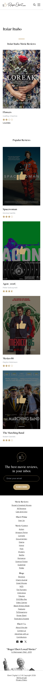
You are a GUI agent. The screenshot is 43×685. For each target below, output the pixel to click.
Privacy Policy (21, 680)
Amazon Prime (21, 532)
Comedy (21, 536)
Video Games (21, 603)
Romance (21, 558)
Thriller (21, 568)
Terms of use (21, 678)
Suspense (21, 565)
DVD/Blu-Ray (21, 599)
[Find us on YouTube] (21, 642)
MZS (21, 586)
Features (21, 609)
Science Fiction (21, 562)
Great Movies (21, 583)
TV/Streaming (21, 612)
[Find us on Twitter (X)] (26, 642)
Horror (21, 545)
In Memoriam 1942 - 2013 (21, 652)
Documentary (21, 539)
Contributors (21, 637)
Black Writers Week (21, 606)
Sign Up (21, 521)
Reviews (21, 577)
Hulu (21, 549)
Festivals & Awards (21, 619)
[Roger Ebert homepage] (14, 5)
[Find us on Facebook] (17, 642)
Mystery (21, 552)
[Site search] (34, 5)
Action (21, 529)
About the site (21, 627)
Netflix (21, 555)
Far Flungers (21, 590)
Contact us (21, 631)
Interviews (21, 593)
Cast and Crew (21, 512)
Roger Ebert (21, 615)
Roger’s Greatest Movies (21, 505)
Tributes (21, 596)
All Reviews (21, 509)
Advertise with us (21, 634)
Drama (21, 542)
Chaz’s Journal (21, 580)
